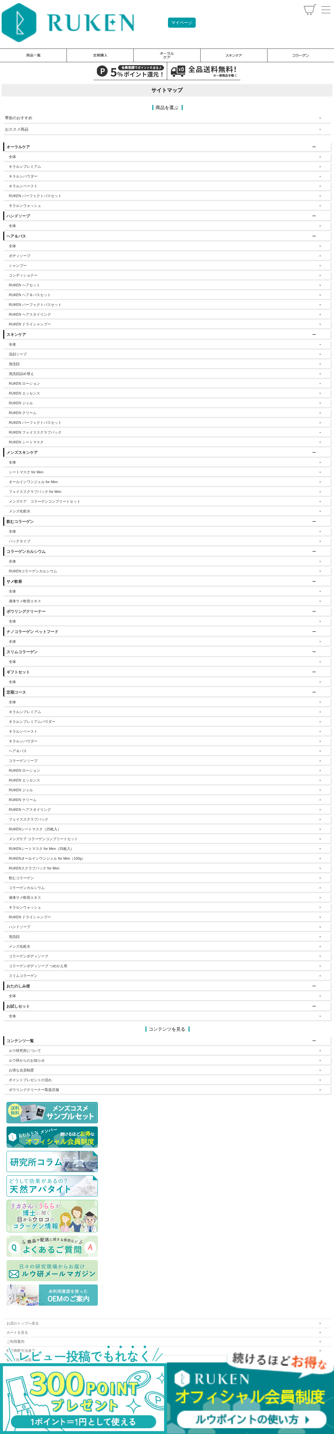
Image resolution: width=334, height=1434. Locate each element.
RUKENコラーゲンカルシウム (33, 571)
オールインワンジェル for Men (33, 482)
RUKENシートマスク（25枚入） (35, 829)
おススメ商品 (16, 129)
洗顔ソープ (18, 354)
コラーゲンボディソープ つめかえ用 (38, 966)
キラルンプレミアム (25, 166)
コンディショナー (23, 275)
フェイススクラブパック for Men (35, 492)
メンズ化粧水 (19, 511)
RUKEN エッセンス (24, 393)
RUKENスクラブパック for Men (34, 868)
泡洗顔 (14, 364)
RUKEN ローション (24, 383)
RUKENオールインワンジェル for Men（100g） (47, 858)
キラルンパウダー (23, 176)
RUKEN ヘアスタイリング (30, 314)
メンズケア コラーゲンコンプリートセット (45, 501)
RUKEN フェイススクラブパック (35, 432)
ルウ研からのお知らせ (27, 1060)
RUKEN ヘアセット (24, 285)
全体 (12, 157)
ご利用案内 (15, 1341)
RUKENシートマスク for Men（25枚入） (41, 849)
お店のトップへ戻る (23, 1323)
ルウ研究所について (25, 1051)
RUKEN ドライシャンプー (30, 324)
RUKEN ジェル (21, 403)
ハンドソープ (19, 927)
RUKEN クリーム (23, 413)
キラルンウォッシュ (25, 206)
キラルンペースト (23, 186)
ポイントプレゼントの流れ (30, 1080)
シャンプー (18, 265)
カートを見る (17, 1332)
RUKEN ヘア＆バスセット (30, 295)
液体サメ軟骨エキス (25, 601)
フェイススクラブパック (28, 819)
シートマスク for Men (26, 472)
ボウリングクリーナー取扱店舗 (34, 1090)
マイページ (181, 22)
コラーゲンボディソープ (28, 956)
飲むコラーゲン (21, 878)
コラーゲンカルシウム (27, 888)
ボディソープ (19, 256)
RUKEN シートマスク (26, 442)
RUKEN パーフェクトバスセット (35, 196)
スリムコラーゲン (23, 976)
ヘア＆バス (18, 751)
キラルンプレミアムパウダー (32, 722)
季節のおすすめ (18, 118)
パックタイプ (19, 541)
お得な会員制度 (21, 1070)
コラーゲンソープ (23, 761)
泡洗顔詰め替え (21, 374)
